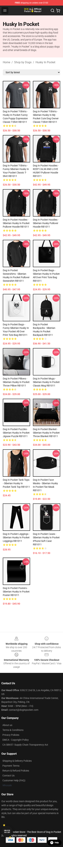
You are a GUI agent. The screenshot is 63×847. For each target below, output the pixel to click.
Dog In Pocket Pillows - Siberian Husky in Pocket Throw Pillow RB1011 (16, 382)
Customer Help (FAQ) (13, 780)
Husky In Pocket (45, 62)
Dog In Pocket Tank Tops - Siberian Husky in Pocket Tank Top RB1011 (16, 483)
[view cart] (58, 10)
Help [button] (57, 842)
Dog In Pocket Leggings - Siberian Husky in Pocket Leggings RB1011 (16, 537)
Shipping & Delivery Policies (17, 760)
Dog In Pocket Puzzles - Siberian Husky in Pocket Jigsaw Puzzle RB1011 (16, 433)
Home (6, 62)
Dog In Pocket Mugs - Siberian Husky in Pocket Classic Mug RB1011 (46, 382)
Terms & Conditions (12, 730)
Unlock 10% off (7, 831)
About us (7, 725)
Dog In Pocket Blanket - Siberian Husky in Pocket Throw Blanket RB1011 (46, 433)
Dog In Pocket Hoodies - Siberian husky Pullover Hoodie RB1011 (46, 223)
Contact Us (8, 775)
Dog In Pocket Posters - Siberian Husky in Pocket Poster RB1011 (16, 591)
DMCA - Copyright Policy (15, 739)
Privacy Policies (10, 734)
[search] (52, 10)
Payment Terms (10, 765)
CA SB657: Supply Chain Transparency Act (25, 744)
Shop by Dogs (22, 62)
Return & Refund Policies (15, 770)
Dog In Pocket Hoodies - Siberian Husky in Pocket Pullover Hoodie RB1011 (16, 223)
